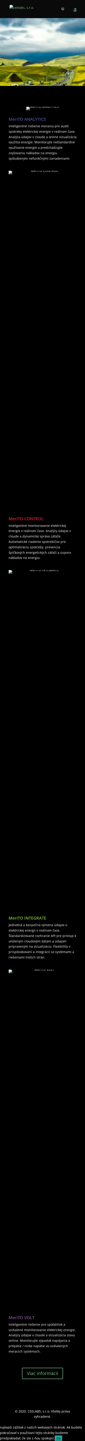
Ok (59, 1438)
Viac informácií (42, 1373)
